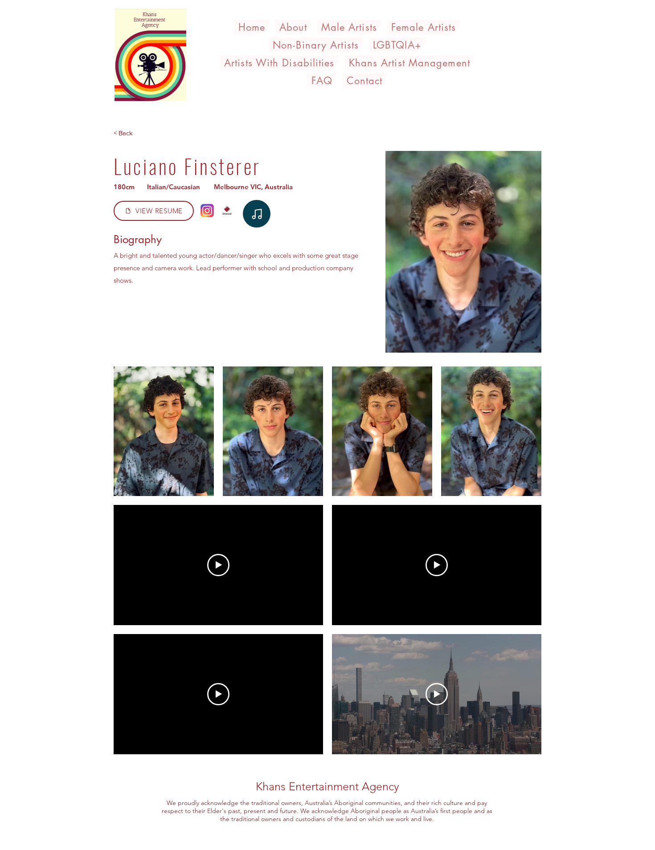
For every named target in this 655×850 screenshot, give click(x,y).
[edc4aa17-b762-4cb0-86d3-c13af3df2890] (256, 214)
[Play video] (218, 565)
